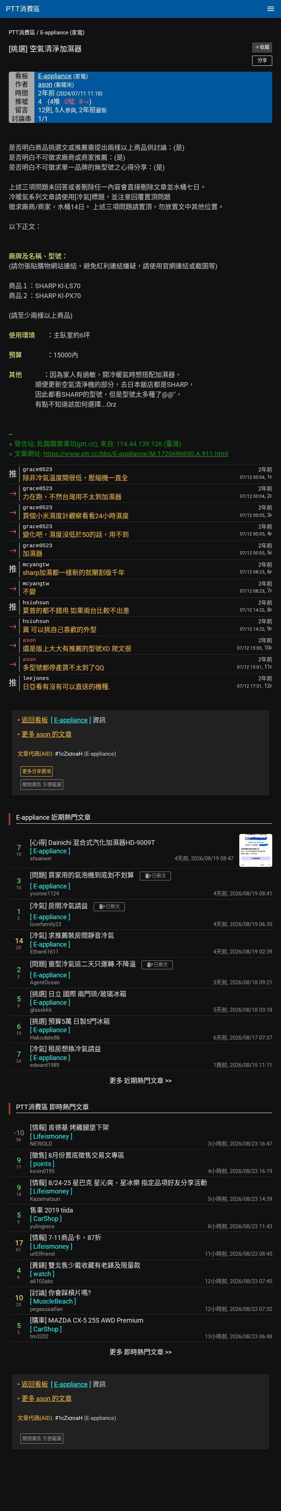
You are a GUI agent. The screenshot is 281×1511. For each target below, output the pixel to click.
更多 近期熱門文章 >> (140, 1081)
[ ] (50, 851)
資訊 (62, 720)
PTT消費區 (22, 32)
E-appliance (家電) (62, 32)
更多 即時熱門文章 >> (140, 1352)
